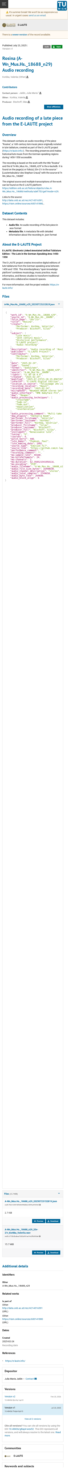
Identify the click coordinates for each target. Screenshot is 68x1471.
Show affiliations (54, 107)
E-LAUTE (22, 24)
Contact (30, 1378)
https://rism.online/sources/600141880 (22, 203)
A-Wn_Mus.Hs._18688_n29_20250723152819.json (31, 1201)
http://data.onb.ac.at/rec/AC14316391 (22, 200)
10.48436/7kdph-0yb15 (14, 1411)
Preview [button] (40, 1221)
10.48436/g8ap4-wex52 (21, 1429)
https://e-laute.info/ (13, 150)
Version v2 (10, 1396)
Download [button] (54, 1221)
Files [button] (11, 1193)
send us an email (37, 15)
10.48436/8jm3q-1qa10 (14, 1400)
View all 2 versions (33, 1419)
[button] (32, 304)
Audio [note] (46, 47)
